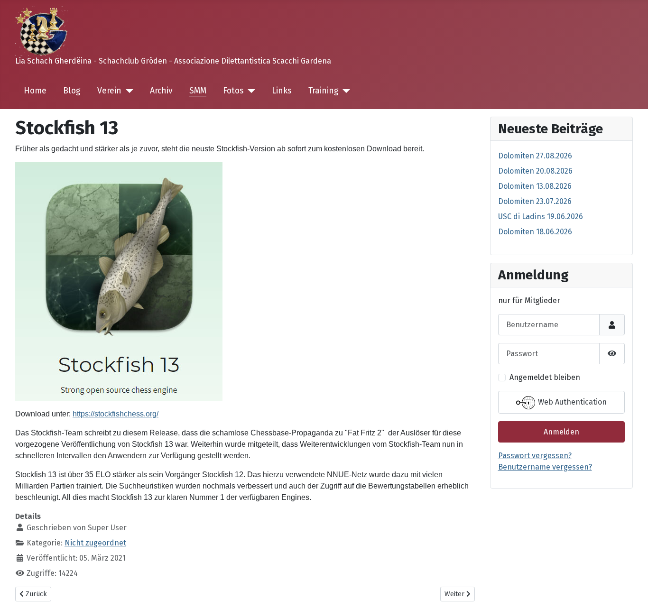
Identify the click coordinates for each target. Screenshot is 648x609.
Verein (109, 91)
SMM (197, 91)
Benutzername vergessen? (545, 466)
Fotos (233, 91)
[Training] (345, 91)
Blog (72, 91)
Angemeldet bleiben (544, 377)
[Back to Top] (631, 591)
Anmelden (561, 431)
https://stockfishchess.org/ (115, 414)
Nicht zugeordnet (95, 542)
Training (323, 91)
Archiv (161, 91)
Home (35, 91)
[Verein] (127, 91)
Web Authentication (571, 402)
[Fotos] (249, 91)
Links (281, 91)
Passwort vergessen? (535, 455)
